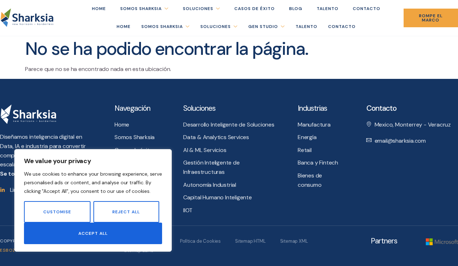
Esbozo (9, 250)
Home (124, 26)
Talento (306, 26)
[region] (93, 200)
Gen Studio (263, 26)
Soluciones (215, 26)
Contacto (342, 26)
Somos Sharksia (162, 26)
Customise (57, 212)
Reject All (126, 212)
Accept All (93, 233)
